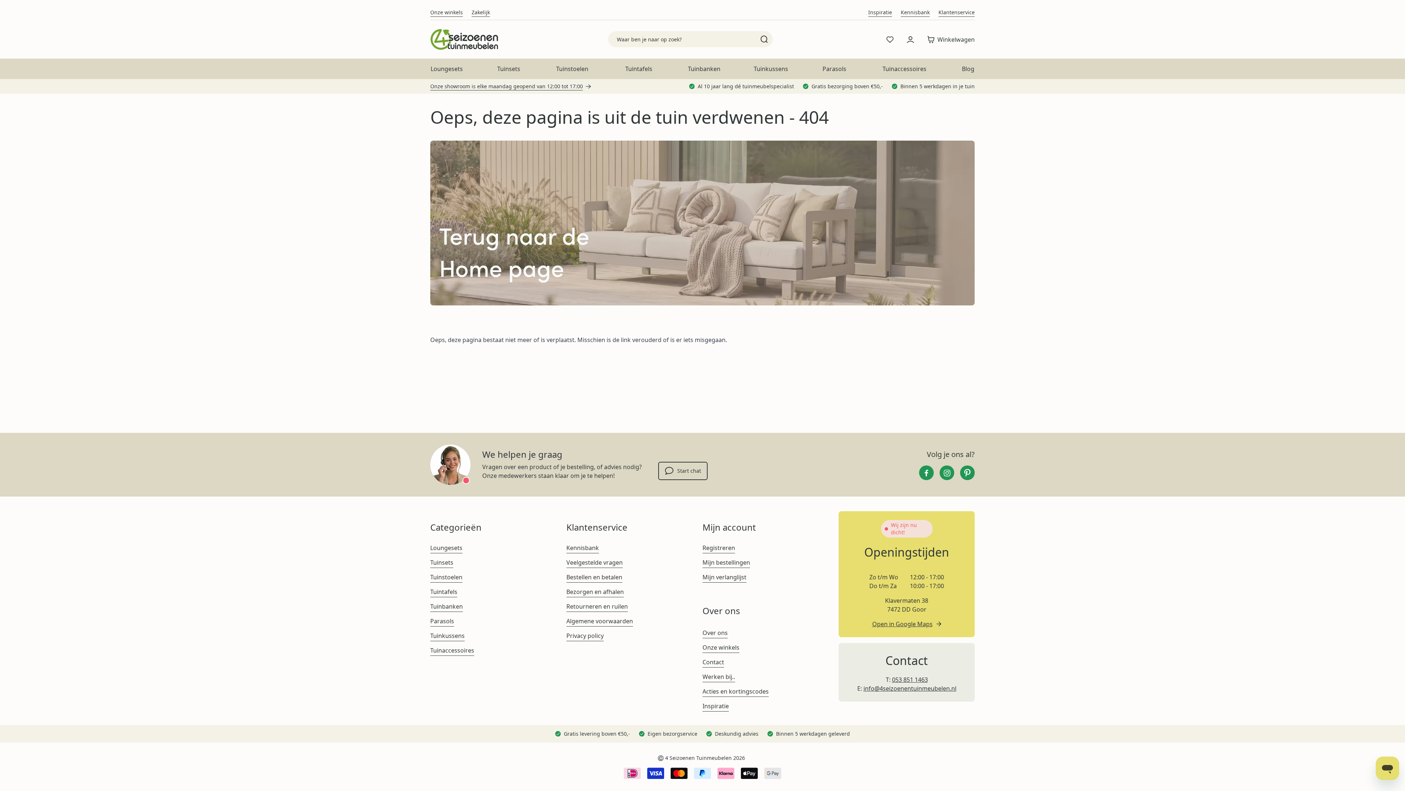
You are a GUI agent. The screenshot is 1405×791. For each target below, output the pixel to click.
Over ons (715, 633)
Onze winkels (446, 12)
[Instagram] (947, 472)
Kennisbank (915, 12)
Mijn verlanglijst (724, 577)
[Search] (764, 39)
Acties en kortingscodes (735, 691)
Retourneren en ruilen (597, 606)
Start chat (689, 470)
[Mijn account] (910, 39)
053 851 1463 (910, 680)
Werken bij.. (718, 677)
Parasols (834, 69)
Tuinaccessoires (904, 69)
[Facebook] (926, 472)
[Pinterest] (967, 472)
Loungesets (447, 69)
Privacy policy (585, 636)
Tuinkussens (771, 69)
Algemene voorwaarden (599, 621)
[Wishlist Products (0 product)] (890, 39)
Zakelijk (481, 12)
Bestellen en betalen (594, 577)
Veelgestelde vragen (594, 562)
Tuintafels (638, 69)
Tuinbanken (704, 69)
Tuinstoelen (572, 69)
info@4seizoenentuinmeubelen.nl (909, 688)
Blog (968, 69)
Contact (713, 662)
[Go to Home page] (464, 39)
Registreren (718, 548)
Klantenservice (956, 12)
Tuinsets (508, 69)
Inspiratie (880, 12)
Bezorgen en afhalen (595, 592)
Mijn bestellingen (726, 562)
